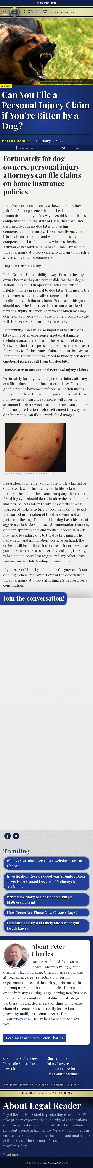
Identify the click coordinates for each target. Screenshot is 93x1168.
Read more (11, 1154)
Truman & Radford (18, 247)
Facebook (47, 3)
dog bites (5, 1084)
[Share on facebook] (7, 836)
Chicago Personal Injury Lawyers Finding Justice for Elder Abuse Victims (62, 1066)
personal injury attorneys (27, 1084)
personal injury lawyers (57, 1084)
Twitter (53, 3)
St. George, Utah (21, 274)
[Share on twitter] (15, 836)
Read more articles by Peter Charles (34, 1038)
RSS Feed (40, 3)
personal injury (14, 1084)
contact (41, 575)
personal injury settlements (73, 1084)
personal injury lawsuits (42, 1084)
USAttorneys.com (17, 1019)
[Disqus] (46, 662)
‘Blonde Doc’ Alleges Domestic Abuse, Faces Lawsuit (20, 1063)
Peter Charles (16, 140)
